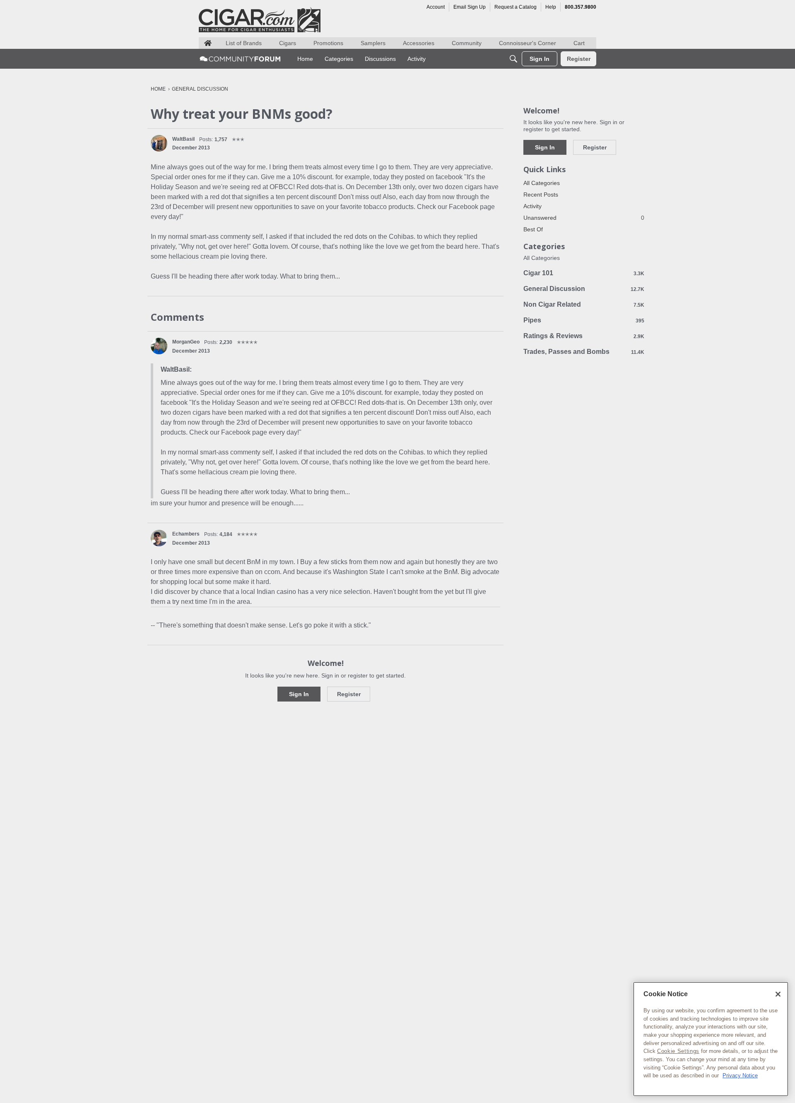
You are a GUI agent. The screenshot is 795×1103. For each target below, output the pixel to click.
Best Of (533, 229)
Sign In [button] (299, 694)
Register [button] (349, 694)
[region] (710, 1039)
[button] (159, 143)
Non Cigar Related (583, 304)
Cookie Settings (678, 1051)
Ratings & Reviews (583, 335)
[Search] (513, 58)
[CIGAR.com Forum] (240, 58)
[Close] (778, 994)
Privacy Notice (740, 1075)
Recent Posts (540, 194)
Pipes (583, 320)
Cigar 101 (583, 272)
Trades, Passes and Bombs (583, 351)
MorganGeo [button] (186, 342)
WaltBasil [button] (183, 139)
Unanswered (583, 217)
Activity (532, 206)
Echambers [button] (186, 534)
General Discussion (583, 288)
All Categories (541, 183)
